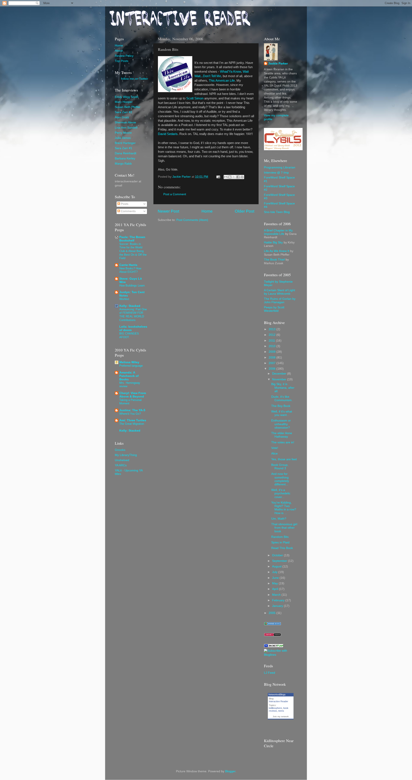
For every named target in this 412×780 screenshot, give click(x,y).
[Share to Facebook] (238, 177)
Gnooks (120, 450)
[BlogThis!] (230, 177)
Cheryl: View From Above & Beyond (132, 395)
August (277, 566)
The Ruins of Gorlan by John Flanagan (279, 300)
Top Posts (121, 61)
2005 (272, 613)
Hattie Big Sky (273, 242)
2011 (272, 340)
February (278, 600)
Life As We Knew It (276, 251)
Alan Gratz (122, 117)
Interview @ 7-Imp (276, 172)
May (275, 583)
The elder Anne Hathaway (281, 435)
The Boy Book (280, 406)
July (275, 572)
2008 (272, 357)
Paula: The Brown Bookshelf (132, 239)
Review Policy (124, 55)
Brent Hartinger (125, 143)
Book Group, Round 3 (279, 466)
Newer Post (168, 211)
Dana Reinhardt (125, 153)
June (276, 577)
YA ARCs (121, 465)
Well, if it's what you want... (281, 413)
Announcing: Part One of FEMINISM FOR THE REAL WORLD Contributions (133, 315)
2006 (272, 368)
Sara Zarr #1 (123, 148)
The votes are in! (282, 442)
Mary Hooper (124, 102)
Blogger (230, 771)
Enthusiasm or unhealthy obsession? (281, 424)
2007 (272, 363)
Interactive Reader (278, 701)
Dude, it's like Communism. (281, 398)
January (278, 606)
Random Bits (280, 536)
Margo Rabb (123, 163)
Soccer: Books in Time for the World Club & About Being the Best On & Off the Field (133, 251)
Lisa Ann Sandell (126, 127)
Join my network (281, 716)
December (279, 373)
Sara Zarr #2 (123, 112)
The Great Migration (131, 423)
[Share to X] (234, 177)
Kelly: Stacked (129, 306)
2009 (272, 351)
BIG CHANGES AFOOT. (129, 335)
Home (207, 211)
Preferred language (131, 365)
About (119, 50)
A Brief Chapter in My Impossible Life (278, 232)
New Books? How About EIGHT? (130, 270)
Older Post (244, 211)
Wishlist (124, 299)
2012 (272, 334)
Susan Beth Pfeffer (127, 107)
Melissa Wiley (129, 362)
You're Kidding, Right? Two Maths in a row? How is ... (283, 508)
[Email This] (226, 177)
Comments (128, 211)
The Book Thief (274, 259)
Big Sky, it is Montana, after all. (282, 387)
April (275, 589)
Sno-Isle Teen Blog (277, 212)
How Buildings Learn (132, 285)
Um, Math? (278, 518)
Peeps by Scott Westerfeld (274, 309)
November (279, 379)
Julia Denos (123, 138)
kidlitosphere (275, 708)
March (277, 594)
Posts (124, 204)
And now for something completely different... (280, 479)
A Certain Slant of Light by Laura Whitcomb (279, 292)
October (278, 555)
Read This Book (282, 548)
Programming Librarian (279, 167)
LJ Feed (269, 672)
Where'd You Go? (130, 413)
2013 (272, 329)
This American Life (222, 80)
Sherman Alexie (125, 122)
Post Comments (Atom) (192, 220)
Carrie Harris (128, 265)
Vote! (274, 448)
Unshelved (122, 460)
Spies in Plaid (280, 542)
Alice (274, 453)
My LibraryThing (126, 455)
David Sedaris (168, 134)
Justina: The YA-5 (132, 410)
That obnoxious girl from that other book (284, 528)
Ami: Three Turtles (132, 420)
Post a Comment (174, 194)
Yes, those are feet (284, 459)
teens (281, 711)
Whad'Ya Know (230, 71)
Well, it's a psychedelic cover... (280, 493)
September (280, 560)
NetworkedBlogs (277, 694)
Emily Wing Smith (126, 97)
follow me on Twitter (134, 78)
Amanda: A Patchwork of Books (129, 376)
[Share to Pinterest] (242, 177)
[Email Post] (218, 176)
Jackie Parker (278, 63)
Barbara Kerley (125, 158)
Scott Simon (194, 98)
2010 (272, 346)
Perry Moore (123, 132)
